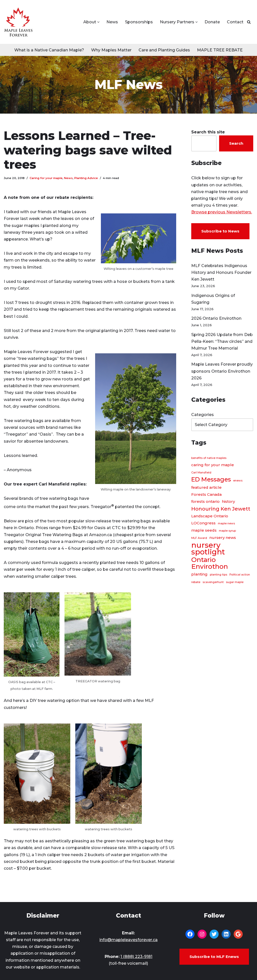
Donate (212, 22)
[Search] (249, 22)
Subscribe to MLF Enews (214, 956)
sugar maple (234, 582)
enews (237, 480)
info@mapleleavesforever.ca (128, 939)
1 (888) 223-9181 (136, 956)
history (228, 501)
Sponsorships (139, 22)
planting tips (218, 574)
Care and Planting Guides (164, 50)
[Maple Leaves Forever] (18, 22)
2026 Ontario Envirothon (216, 318)
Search (236, 143)
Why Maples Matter (111, 50)
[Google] (238, 934)
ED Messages (211, 479)
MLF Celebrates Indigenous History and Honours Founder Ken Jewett (221, 272)
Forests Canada (206, 494)
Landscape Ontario (209, 516)
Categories (202, 414)
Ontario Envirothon (209, 563)
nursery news (222, 537)
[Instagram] (202, 934)
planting (199, 574)
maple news (226, 523)
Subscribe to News (220, 231)
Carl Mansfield (201, 472)
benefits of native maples (208, 458)
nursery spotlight (208, 548)
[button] (98, 22)
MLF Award (199, 538)
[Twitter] (214, 934)
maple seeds (204, 530)
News (112, 22)
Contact (235, 22)
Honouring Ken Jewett (220, 509)
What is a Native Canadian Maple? (49, 50)
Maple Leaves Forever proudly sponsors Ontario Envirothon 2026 (222, 371)
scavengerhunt (213, 582)
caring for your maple (212, 465)
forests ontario (205, 501)
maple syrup (227, 530)
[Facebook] (190, 934)
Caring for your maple (46, 178)
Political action (239, 574)
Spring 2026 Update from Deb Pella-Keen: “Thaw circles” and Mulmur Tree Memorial (222, 341)
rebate (195, 582)
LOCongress (203, 523)
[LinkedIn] (226, 934)
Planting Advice (86, 178)
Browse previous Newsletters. (221, 212)
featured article (206, 487)
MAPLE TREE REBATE (220, 50)
